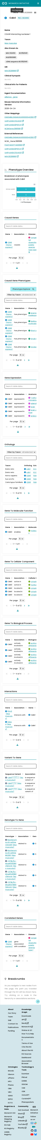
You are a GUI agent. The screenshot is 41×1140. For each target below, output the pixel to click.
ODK (23, 1091)
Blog (20, 1117)
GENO (10, 1096)
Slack (20, 1114)
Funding (11, 1031)
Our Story (12, 1013)
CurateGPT (26, 1098)
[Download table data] (16, 268)
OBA (10, 1088)
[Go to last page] (28, 360)
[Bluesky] (35, 1134)
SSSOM (25, 1084)
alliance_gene (11, 97)
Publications (13, 1027)
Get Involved (23, 1110)
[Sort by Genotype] (15, 836)
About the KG (27, 1050)
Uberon (11, 1074)
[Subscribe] (32, 1123)
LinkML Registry (7, 1133)
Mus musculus (11, 43)
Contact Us (13, 1024)
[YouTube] (32, 1134)
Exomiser (25, 1074)
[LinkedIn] (35, 1130)
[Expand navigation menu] (38, 3)
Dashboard (26, 1057)
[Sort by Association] (25, 234)
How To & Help (28, 1034)
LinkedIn (21, 1121)
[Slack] (35, 1123)
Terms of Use (27, 1043)
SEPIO (10, 1099)
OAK (23, 1088)
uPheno (11, 1078)
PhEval (24, 1077)
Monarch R (26, 1027)
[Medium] (33, 1126)
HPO (10, 1081)
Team (10, 1017)
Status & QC (27, 1030)
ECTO (10, 1103)
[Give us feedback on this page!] (38, 1002)
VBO (10, 1092)
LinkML (24, 1081)
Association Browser (27, 1062)
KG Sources (26, 1054)
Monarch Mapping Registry (8, 1118)
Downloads (26, 1016)
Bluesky (21, 1128)
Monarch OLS (9, 1113)
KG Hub (7, 1125)
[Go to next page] (24, 360)
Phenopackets (28, 1102)
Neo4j (24, 1023)
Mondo (11, 1071)
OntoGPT (25, 1095)
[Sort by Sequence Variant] (22, 774)
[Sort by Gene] (11, 234)
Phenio (11, 1085)
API (23, 1019)
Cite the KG (26, 1047)
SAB (9, 1020)
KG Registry (9, 1128)
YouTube (22, 1124)
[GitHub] (32, 1130)
